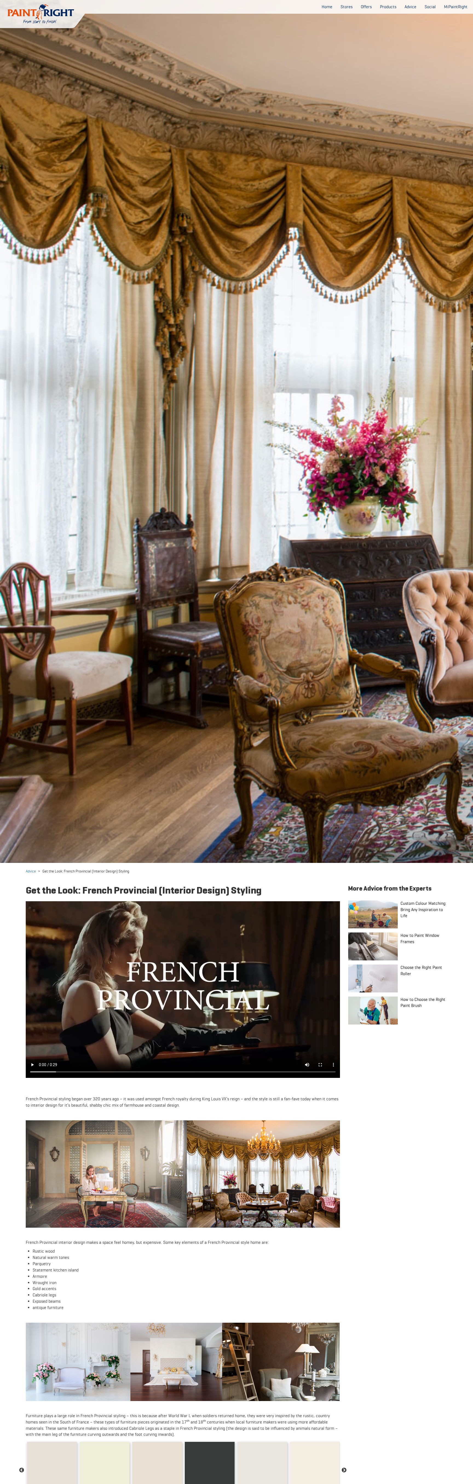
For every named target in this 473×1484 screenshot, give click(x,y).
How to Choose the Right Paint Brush (422, 1002)
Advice (31, 871)
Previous (21, 1470)
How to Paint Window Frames (419, 938)
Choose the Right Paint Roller (421, 970)
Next (344, 1470)
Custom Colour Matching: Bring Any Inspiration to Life (423, 909)
